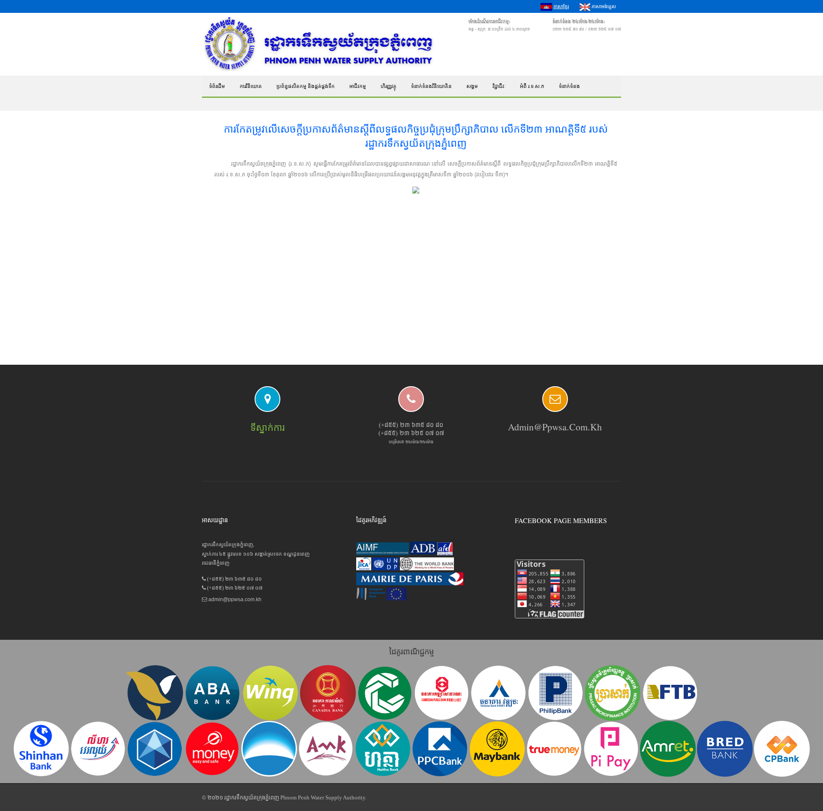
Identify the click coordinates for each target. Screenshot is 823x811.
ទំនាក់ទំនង (569, 86)
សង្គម (472, 86)
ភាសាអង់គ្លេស (603, 6)
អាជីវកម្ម (357, 86)
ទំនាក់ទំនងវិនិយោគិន (431, 86)
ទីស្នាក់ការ (267, 427)
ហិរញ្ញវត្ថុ (388, 86)
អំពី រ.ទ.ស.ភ (532, 86)
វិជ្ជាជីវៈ (499, 86)
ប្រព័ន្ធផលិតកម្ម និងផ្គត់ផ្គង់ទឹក (305, 86)
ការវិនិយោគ (251, 86)
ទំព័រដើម (217, 86)
